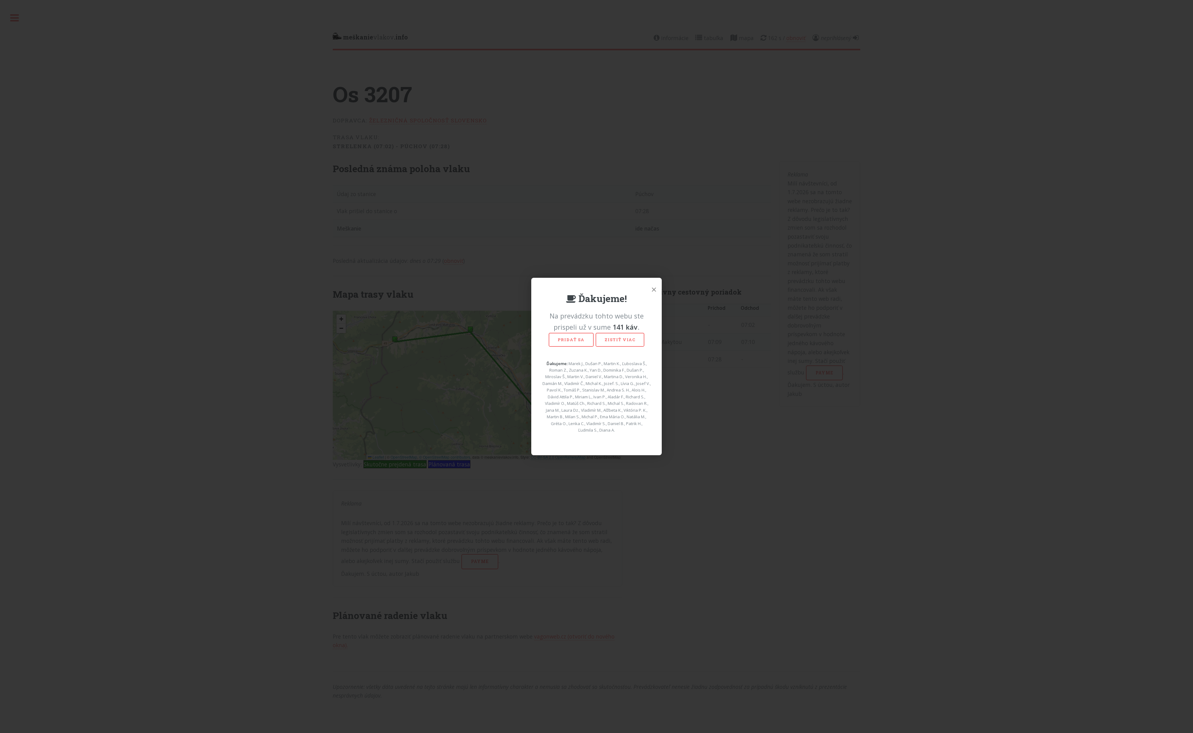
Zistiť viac (620, 339)
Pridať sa (571, 339)
